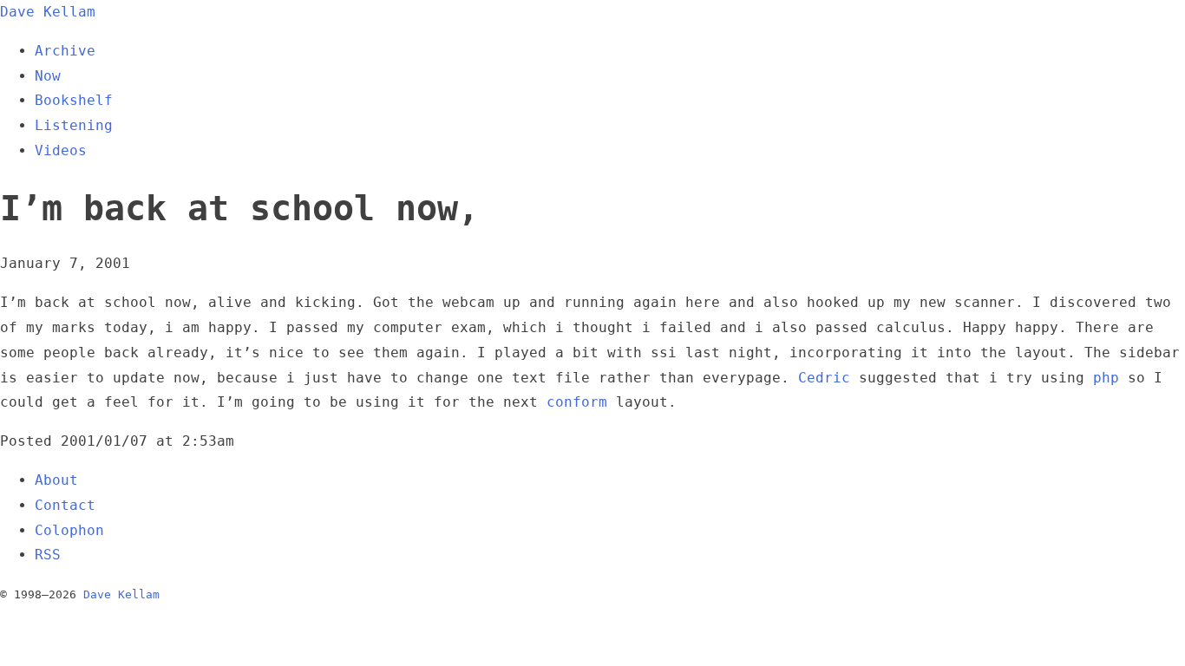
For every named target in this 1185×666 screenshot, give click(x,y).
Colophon (69, 530)
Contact (65, 505)
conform (577, 402)
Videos (61, 150)
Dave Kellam (47, 11)
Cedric (824, 377)
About (56, 480)
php (1106, 377)
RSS (48, 554)
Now (48, 76)
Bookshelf (74, 100)
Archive (65, 50)
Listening (74, 125)
